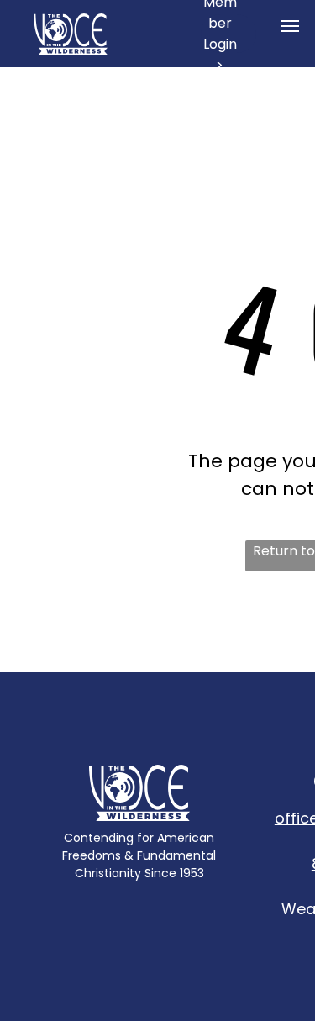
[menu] (290, 26)
